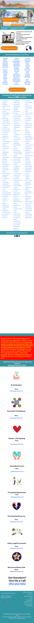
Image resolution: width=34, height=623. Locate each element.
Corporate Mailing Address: (8, 593)
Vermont (27, 74)
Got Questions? (17, 577)
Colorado (5, 65)
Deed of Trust (6, 129)
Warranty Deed (18, 157)
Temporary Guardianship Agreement (17, 125)
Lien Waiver (28, 118)
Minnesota (16, 64)
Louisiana (5, 84)
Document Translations (16, 411)
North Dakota (16, 81)
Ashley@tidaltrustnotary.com (10, 7)
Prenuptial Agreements (17, 492)
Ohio (16, 82)
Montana (16, 68)
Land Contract (29, 113)
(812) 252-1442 (17, 583)
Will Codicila (17, 159)
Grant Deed (17, 205)
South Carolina (27, 64)
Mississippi (16, 65)
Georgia (5, 72)
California (5, 64)
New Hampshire (16, 73)
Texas (27, 71)
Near (16, 415)
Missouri (16, 67)
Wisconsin (27, 82)
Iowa (5, 79)
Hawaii (5, 74)
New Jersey (16, 75)
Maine (16, 58)
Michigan (16, 62)
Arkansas (5, 62)
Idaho (5, 75)
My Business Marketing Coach (17, 614)
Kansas (5, 81)
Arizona (5, 61)
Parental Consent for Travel (6, 178)
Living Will (28, 120)
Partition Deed (29, 155)
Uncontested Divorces (16, 516)
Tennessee (27, 70)
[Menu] (32, 4)
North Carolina (16, 79)
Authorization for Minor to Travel (6, 114)
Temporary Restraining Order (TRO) (28, 206)
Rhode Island (28, 62)
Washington (27, 77)
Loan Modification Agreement (28, 123)
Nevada (16, 71)
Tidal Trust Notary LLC (7, 596)
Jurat (26, 111)
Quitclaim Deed (7, 194)
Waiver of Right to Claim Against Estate (18, 153)
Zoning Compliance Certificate (17, 166)
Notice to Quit (29, 145)
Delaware (5, 70)
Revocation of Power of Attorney (6, 215)
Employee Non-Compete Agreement (18, 182)
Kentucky (5, 82)
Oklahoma (16, 84)
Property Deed (7, 185)
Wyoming (27, 84)
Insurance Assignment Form (28, 102)
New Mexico (16, 77)
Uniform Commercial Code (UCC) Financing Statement (17, 139)
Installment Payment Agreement (17, 228)
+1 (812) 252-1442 (29, 7)
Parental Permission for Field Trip (29, 152)
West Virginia (27, 80)
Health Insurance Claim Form (18, 208)
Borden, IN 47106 (5, 597)
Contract (5, 127)
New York (16, 78)
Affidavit (5, 104)
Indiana (5, 78)
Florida (5, 71)
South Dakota (27, 67)
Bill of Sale (5, 118)
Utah (27, 72)
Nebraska (16, 70)
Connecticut (5, 67)
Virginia (27, 75)
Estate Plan (17, 194)
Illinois (5, 77)
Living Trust (6, 148)
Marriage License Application (6, 155)
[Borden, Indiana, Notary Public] (1, 601)
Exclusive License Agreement (17, 198)
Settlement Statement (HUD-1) (28, 198)
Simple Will (17, 111)
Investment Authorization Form (28, 107)
